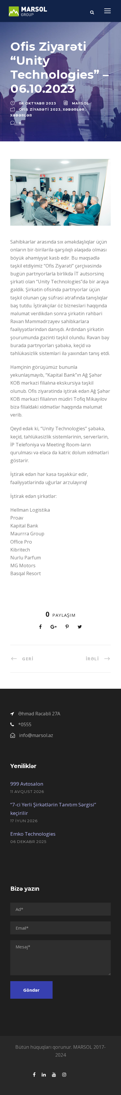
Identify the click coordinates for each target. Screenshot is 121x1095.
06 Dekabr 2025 (28, 841)
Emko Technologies (33, 833)
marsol (80, 103)
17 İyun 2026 (24, 820)
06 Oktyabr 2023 (37, 103)
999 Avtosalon (26, 783)
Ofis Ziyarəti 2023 (39, 109)
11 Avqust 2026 (27, 791)
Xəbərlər (74, 109)
